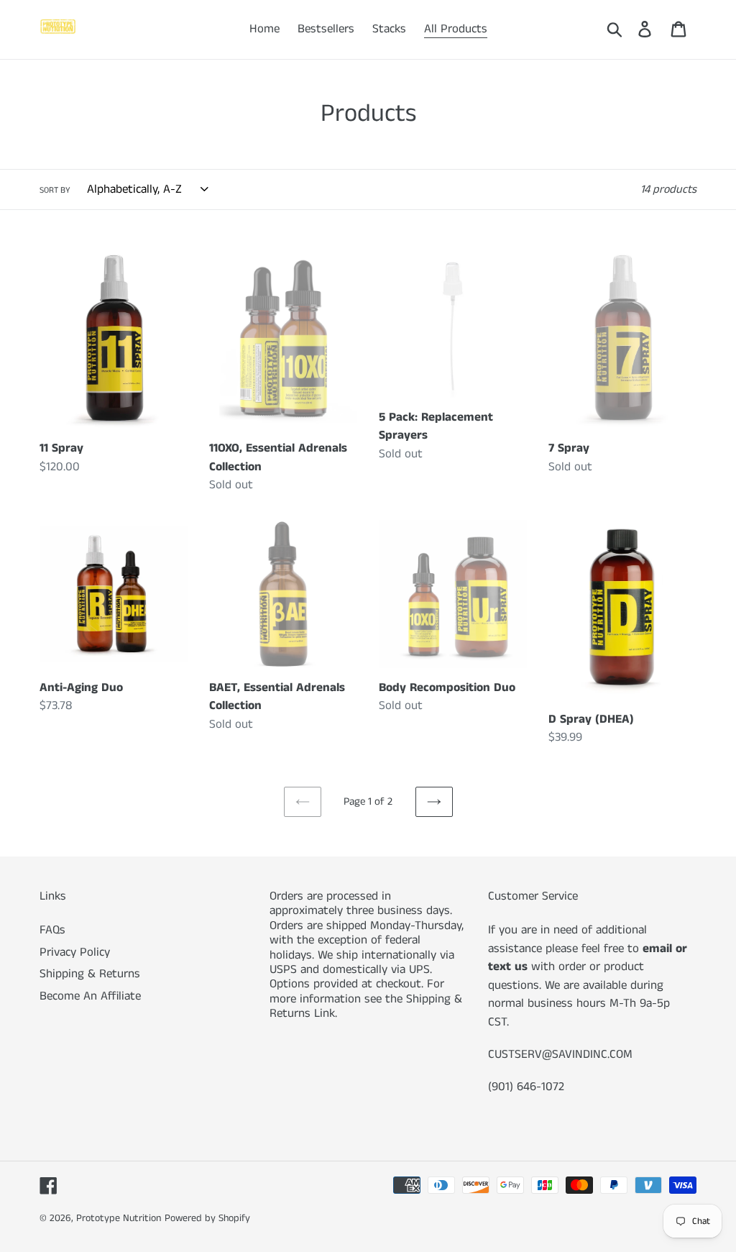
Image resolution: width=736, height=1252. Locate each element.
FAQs (52, 929)
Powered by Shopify (207, 1218)
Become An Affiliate (90, 996)
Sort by (55, 190)
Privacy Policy (75, 952)
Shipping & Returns (90, 973)
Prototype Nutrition (118, 1218)
